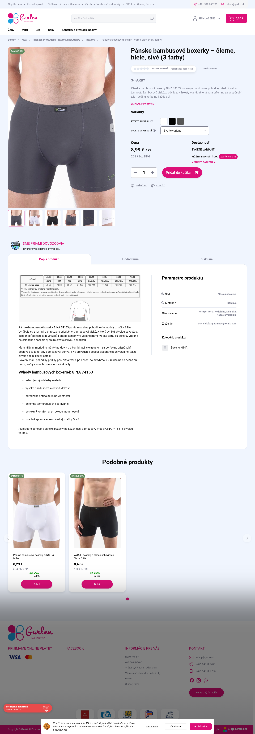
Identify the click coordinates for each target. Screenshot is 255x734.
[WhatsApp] (205, 680)
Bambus (231, 303)
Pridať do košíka (178, 172)
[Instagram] (198, 680)
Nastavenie (152, 726)
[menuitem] (13, 30)
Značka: (210, 68)
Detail (36, 584)
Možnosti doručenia (203, 162)
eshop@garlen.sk (205, 657)
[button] (127, 598)
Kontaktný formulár (206, 692)
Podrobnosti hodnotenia (182, 69)
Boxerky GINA (179, 347)
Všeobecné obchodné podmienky (102, 4)
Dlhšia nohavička (227, 294)
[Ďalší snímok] (112, 127)
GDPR (129, 4)
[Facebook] (191, 680)
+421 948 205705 (205, 664)
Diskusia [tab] (207, 259)
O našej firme (144, 4)
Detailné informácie (142, 104)
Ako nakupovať (35, 4)
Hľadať (152, 18)
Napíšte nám (15, 4)
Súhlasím (202, 726)
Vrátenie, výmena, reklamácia (64, 4)
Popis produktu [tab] (49, 259)
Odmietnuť (176, 726)
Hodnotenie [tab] (130, 259)
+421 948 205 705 (206, 671)
